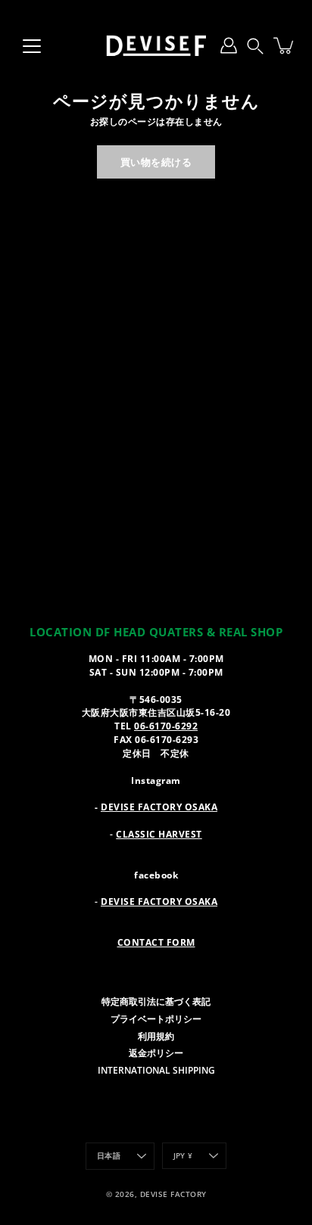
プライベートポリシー (156, 1018)
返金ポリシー (156, 1052)
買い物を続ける (156, 162)
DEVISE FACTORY (173, 1194)
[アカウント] (229, 45)
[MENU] (31, 46)
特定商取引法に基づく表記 (156, 1001)
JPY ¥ (182, 1156)
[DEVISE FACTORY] (156, 45)
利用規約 (156, 1036)
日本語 (108, 1156)
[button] (255, 45)
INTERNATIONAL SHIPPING (156, 1070)
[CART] (285, 45)
